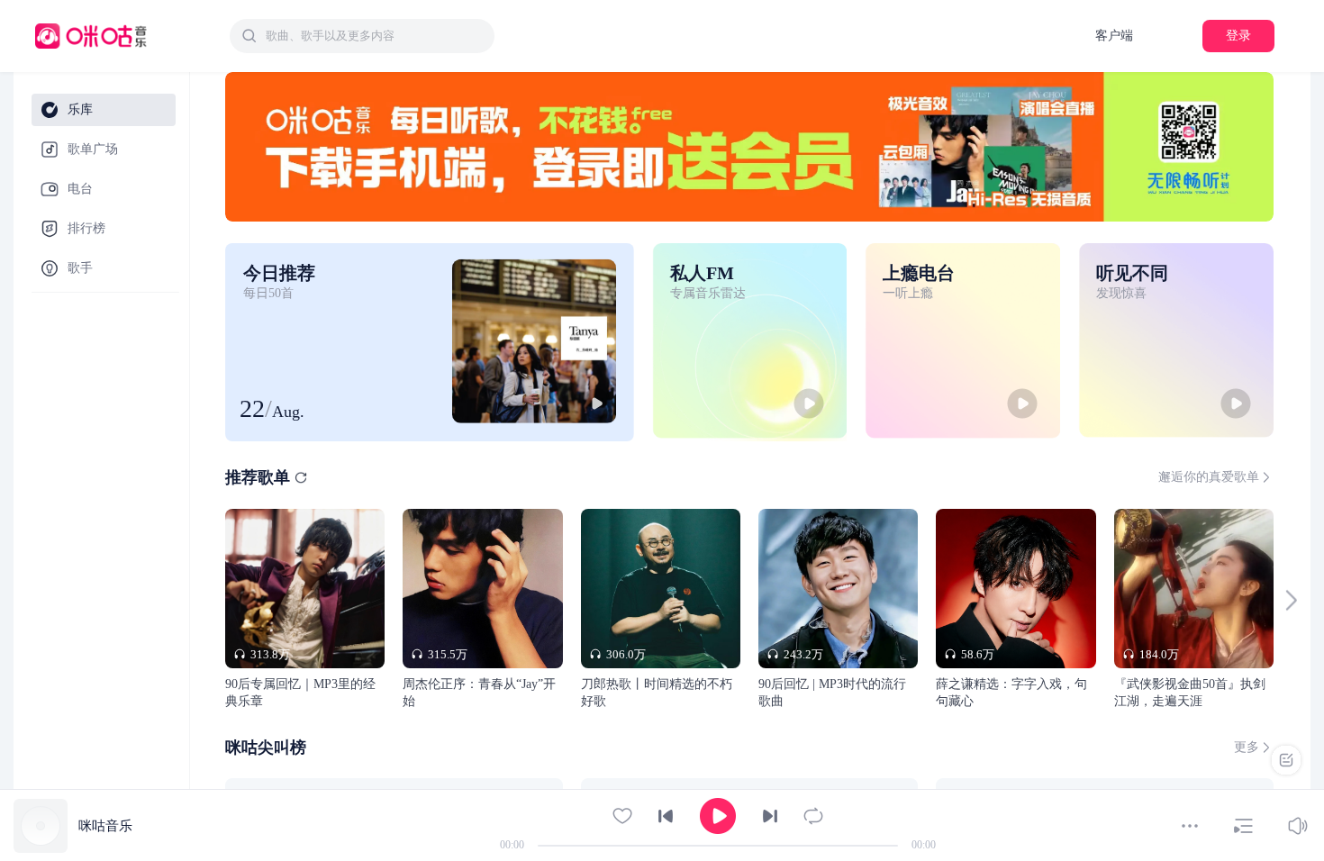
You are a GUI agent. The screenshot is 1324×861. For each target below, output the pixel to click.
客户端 (1114, 35)
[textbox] (375, 36)
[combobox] (362, 36)
